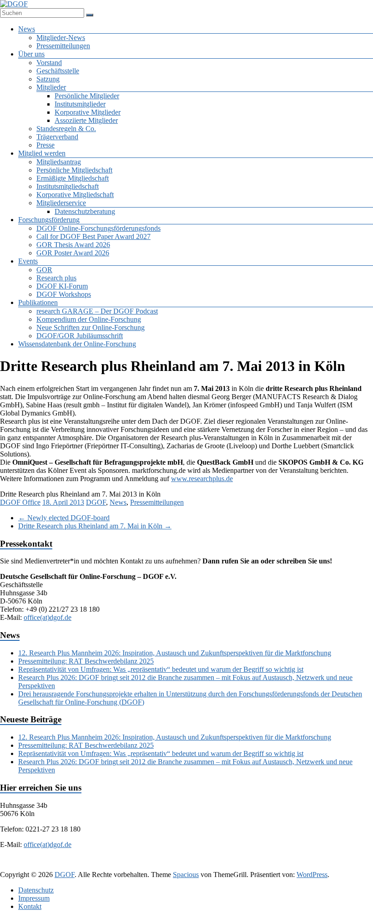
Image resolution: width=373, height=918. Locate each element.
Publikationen (38, 302)
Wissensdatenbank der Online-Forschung (77, 344)
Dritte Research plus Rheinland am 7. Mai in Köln (94, 526)
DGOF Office (20, 502)
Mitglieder (51, 87)
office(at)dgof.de (47, 617)
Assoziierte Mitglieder (86, 120)
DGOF (96, 502)
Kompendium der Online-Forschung (88, 319)
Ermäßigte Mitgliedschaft (72, 178)
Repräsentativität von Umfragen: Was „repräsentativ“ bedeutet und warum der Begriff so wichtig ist (160, 669)
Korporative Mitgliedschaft (75, 194)
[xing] (195, 865)
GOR (44, 270)
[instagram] (217, 865)
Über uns (31, 54)
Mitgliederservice (61, 203)
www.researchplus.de (202, 478)
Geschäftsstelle (57, 71)
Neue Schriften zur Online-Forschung (90, 327)
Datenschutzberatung (85, 211)
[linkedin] (174, 865)
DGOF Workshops (63, 294)
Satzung (48, 79)
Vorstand (49, 62)
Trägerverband (57, 137)
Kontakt (29, 906)
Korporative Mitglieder (88, 112)
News (26, 29)
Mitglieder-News (60, 37)
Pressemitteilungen (63, 46)
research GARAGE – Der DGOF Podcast (97, 311)
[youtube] (239, 865)
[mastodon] (261, 865)
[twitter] (152, 865)
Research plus (56, 278)
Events (28, 261)
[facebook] (130, 865)
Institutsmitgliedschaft (67, 186)
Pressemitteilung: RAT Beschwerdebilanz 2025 (86, 661)
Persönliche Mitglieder (87, 96)
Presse (45, 145)
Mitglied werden (42, 153)
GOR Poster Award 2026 (72, 253)
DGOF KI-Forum (62, 286)
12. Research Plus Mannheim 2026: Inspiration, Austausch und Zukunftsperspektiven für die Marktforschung (174, 653)
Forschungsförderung (49, 219)
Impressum (34, 898)
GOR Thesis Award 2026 (73, 245)
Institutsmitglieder (80, 104)
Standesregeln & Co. (66, 128)
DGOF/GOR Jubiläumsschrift (79, 336)
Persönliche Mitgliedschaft (74, 170)
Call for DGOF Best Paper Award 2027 (93, 236)
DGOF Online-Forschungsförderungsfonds (98, 228)
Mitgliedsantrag (58, 162)
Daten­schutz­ (36, 890)
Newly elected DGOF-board (64, 518)
